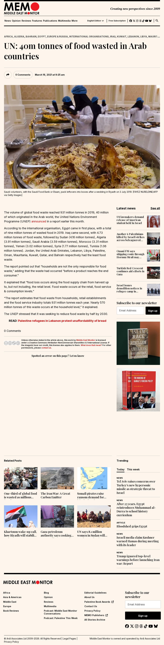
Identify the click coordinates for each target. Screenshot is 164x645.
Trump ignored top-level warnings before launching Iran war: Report (138, 560)
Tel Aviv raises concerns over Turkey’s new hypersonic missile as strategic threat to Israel (136, 487)
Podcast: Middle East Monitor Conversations (60, 612)
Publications (50, 20)
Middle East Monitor (85, 340)
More (75, 20)
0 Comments (22, 74)
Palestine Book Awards (97, 601)
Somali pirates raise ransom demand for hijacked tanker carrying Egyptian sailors (90, 496)
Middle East (9, 601)
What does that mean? (91, 345)
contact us (46, 348)
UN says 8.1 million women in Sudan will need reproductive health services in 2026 (92, 534)
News (7, 20)
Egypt (42, 36)
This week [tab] (133, 469)
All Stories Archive (94, 619)
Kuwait (121, 36)
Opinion (16, 20)
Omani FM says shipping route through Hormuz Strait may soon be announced (130, 254)
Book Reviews (11, 610)
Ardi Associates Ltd (150, 638)
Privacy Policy (92, 610)
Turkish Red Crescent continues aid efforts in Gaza (130, 271)
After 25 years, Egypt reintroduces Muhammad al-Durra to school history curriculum (136, 509)
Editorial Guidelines (95, 592)
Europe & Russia (57, 36)
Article (121, 522)
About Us (89, 597)
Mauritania (155, 36)
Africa (8, 36)
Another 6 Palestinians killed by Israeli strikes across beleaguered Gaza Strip (130, 237)
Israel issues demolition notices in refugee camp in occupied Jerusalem (129, 288)
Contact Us (90, 606)
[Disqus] (58, 402)
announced (38, 221)
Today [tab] (120, 469)
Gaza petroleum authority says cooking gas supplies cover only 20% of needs (56, 534)
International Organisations (89, 36)
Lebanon (133, 36)
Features (37, 20)
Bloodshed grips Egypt (132, 526)
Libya (143, 36)
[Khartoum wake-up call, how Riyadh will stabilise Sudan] (20, 516)
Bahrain (31, 36)
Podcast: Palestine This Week (61, 618)
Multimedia (64, 20)
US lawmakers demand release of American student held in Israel (130, 220)
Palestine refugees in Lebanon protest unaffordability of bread (62, 320)
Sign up (152, 310)
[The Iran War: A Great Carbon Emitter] (57, 478)
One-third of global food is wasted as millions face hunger (20, 496)
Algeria (19, 36)
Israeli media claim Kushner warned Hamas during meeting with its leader (138, 541)
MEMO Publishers (94, 615)
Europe (7, 606)
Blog (46, 592)
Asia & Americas (12, 597)
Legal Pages (69, 638)
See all (155, 208)
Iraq (113, 36)
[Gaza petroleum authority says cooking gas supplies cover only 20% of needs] (57, 516)
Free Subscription (117, 21)
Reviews (26, 20)
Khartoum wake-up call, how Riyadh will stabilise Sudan (20, 534)
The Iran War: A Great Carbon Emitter (55, 495)
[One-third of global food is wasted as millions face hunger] (20, 478)
